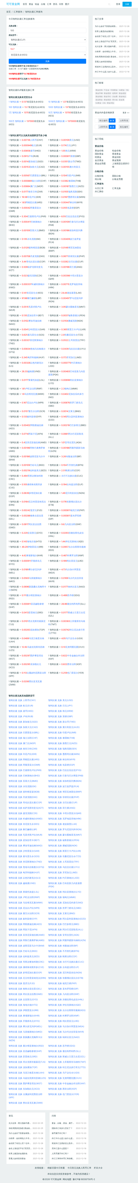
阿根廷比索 (31, 202)
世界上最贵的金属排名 (18, 1153)
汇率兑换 (116, 188)
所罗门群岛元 (76, 402)
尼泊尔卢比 (32, 402)
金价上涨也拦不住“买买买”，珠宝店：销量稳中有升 (20, 1148)
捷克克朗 (32, 275)
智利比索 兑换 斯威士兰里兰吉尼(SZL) (66, 1056)
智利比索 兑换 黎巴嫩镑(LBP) (23, 829)
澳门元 (33, 186)
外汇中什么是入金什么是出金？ (63, 1138)
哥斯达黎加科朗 (35, 475)
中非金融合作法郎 (75, 655)
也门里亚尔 (72, 672)
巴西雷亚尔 (35, 175)
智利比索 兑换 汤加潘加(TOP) (23, 1067)
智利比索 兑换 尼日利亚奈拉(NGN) (65, 972)
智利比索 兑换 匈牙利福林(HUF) (24, 872)
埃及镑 (70, 207)
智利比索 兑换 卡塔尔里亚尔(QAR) (64, 813)
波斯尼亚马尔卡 (37, 456)
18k (127, 90)
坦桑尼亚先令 (71, 334)
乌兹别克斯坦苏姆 (35, 647)
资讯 (55, 4)
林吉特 (73, 202)
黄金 (31, 4)
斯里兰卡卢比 (73, 329)
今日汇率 (99, 188)
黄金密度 (107, 93)
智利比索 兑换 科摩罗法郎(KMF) (63, 1015)
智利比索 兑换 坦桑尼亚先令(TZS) (64, 856)
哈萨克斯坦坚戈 (35, 267)
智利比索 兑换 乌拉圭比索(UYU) (64, 867)
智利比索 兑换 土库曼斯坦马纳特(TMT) (67, 1062)
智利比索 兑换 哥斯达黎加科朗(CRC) (26, 961)
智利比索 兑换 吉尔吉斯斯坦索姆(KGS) (67, 1010)
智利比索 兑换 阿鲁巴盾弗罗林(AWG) (26, 940)
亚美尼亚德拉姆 (32, 442)
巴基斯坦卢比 (34, 216)
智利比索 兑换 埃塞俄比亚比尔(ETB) (65, 978)
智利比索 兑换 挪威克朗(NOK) (62, 845)
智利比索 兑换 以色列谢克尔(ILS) (25, 877)
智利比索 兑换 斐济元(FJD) (22, 983)
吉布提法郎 (72, 484)
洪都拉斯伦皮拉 (76, 532)
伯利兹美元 (35, 470)
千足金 (106, 90)
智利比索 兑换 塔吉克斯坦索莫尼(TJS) (27, 1062)
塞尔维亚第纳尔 (33, 595)
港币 (32, 150)
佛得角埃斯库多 (34, 484)
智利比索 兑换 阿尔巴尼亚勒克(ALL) (65, 929)
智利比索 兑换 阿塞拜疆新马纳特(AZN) (67, 940)
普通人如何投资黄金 (17, 1158)
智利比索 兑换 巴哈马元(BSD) (23, 951)
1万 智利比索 (15, 112)
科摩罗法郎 (72, 555)
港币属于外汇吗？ (59, 1133)
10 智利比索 (54, 101)
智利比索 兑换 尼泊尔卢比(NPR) (24, 908)
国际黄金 (99, 153)
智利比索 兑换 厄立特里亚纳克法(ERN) (27, 978)
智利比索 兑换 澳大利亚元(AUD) (64, 727)
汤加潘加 (34, 629)
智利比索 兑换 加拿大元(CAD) (23, 727)
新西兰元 (73, 186)
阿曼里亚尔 (35, 207)
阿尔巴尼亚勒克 (75, 433)
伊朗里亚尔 (33, 546)
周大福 (115, 100)
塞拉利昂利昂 (73, 604)
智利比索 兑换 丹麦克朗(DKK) (23, 797)
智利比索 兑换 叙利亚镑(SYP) (23, 918)
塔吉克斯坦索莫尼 (36, 621)
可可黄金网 (13, 4)
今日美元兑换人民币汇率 (79, 1167)
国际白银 (116, 176)
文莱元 (71, 411)
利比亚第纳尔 (76, 380)
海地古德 (31, 541)
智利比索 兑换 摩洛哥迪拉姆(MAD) (25, 845)
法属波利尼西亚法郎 (36, 672)
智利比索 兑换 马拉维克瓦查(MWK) (26, 902)
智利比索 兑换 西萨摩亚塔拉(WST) (25, 1083)
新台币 (71, 161)
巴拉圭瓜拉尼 (72, 216)
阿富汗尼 (32, 433)
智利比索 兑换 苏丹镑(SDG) (61, 1045)
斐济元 (33, 510)
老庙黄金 (99, 100)
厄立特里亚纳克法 (37, 501)
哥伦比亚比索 (32, 261)
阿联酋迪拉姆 (36, 425)
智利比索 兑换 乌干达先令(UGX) (64, 1072)
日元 (68, 145)
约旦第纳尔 (76, 362)
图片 (67, 4)
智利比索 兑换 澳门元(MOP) (22, 743)
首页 (25, 4)
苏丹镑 (70, 595)
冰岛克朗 (31, 239)
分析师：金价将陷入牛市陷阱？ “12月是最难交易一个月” (20, 1138)
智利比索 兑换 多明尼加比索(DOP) (25, 972)
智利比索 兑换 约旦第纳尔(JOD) (63, 877)
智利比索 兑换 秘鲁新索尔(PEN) (63, 840)
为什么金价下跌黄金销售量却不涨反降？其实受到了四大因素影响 (20, 1133)
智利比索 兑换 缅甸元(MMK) (62, 897)
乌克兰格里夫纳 (36, 638)
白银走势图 (117, 179)
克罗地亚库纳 (75, 284)
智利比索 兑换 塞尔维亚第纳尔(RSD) (26, 1045)
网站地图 (67, 1179)
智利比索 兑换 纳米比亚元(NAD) (64, 1037)
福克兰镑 (74, 510)
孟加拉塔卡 (32, 315)
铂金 (37, 4)
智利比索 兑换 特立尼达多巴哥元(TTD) (67, 1067)
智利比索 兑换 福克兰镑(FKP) (62, 983)
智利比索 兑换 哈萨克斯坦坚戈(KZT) (26, 808)
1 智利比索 (14, 101)
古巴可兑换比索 (68, 475)
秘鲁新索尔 (73, 315)
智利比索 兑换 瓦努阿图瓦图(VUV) (65, 1078)
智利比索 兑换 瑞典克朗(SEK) (62, 748)
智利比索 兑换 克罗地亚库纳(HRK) (64, 818)
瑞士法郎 (36, 180)
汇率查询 (18, 11)
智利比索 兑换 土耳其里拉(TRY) (63, 861)
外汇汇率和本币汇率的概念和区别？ (63, 1158)
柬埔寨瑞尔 (31, 555)
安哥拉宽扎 (70, 442)
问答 (61, 4)
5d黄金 (98, 103)
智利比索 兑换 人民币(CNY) (22, 700)
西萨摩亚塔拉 (36, 655)
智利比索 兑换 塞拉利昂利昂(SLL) (64, 1051)
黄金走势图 (100, 163)
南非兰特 (32, 191)
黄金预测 (116, 160)
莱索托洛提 (33, 380)
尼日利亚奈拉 (71, 493)
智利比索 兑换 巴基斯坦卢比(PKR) (25, 770)
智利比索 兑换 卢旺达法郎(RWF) (24, 897)
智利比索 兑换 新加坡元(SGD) (23, 721)
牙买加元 (71, 357)
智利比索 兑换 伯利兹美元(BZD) (24, 956)
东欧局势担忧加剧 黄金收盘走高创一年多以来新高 (20, 1128)
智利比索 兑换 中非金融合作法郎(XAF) (66, 1083)
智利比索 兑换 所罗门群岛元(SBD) (64, 908)
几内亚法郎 (70, 524)
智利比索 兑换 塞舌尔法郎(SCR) (24, 913)
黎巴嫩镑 (31, 298)
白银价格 (99, 176)
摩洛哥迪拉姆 (35, 320)
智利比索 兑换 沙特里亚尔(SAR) (24, 851)
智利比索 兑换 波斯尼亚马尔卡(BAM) (26, 945)
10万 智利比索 (55, 112)
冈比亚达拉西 (34, 524)
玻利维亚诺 (34, 247)
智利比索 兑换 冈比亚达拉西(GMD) (26, 994)
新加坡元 (33, 161)
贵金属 (121, 100)
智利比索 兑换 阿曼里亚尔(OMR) (24, 764)
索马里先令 (33, 334)
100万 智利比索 (16, 121)
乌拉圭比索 (74, 348)
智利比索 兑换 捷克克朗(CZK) (23, 813)
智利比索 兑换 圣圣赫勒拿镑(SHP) (25, 1051)
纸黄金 (98, 157)
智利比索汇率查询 (33, 11)
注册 (127, 4)
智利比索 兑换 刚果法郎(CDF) (62, 956)
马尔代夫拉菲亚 (75, 578)
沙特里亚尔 (34, 329)
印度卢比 (71, 175)
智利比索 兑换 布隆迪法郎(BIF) (63, 945)
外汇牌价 (99, 191)
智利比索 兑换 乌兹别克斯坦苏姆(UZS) (27, 1078)
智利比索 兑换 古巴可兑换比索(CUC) (66, 961)
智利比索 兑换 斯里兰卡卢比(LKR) (64, 851)
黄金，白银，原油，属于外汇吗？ (63, 1123)
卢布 (31, 156)
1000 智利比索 (55, 107)
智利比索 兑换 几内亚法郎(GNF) (63, 994)
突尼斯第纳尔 (36, 340)
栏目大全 (98, 1167)
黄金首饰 (99, 90)
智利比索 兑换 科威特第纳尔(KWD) (25, 818)
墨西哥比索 (73, 197)
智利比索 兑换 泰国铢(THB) (61, 738)
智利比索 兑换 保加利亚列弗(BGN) (65, 781)
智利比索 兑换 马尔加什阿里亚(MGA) (66, 1026)
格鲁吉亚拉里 (36, 515)
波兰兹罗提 (75, 239)
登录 (118, 4)
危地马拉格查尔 (37, 348)
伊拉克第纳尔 (71, 541)
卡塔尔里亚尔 (76, 275)
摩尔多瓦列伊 (35, 569)
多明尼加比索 (35, 493)
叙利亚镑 (31, 416)
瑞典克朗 (72, 191)
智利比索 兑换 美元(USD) (60, 700)
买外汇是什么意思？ (60, 1148)
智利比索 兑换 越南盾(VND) (22, 883)
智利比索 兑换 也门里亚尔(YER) (63, 1094)
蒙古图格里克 (72, 306)
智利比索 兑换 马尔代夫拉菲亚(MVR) (66, 1031)
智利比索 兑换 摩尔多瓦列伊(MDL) (25, 1026)
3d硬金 (122, 90)
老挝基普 (71, 292)
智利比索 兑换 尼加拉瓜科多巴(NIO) (65, 902)
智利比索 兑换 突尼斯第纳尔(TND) (25, 861)
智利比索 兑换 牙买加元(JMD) (62, 872)
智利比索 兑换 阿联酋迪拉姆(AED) (25, 924)
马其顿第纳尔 (35, 578)
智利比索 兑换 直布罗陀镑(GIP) (63, 988)
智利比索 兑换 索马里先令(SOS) (24, 856)
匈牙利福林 (33, 357)
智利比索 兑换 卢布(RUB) (21, 716)
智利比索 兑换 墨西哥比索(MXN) (64, 754)
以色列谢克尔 (36, 362)
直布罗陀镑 (75, 515)
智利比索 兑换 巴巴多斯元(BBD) (63, 924)
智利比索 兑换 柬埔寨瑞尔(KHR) (24, 1015)
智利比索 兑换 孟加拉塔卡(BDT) (24, 840)
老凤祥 (115, 93)
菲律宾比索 (73, 256)
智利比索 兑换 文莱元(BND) (61, 913)
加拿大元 (34, 167)
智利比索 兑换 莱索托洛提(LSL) (24, 891)
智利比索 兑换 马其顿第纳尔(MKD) (25, 1031)
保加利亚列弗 (76, 230)
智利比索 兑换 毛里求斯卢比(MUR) (25, 834)
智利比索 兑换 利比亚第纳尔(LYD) (64, 891)
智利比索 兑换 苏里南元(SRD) (23, 1056)
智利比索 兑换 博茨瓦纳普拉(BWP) (65, 791)
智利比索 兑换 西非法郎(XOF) (62, 1088)
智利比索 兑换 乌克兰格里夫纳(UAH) (26, 1072)
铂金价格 (116, 150)
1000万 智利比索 (56, 121)
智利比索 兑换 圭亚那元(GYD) (23, 999)
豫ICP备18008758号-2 (84, 1179)
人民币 (33, 140)
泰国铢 (72, 180)
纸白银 (98, 179)
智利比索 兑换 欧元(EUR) (21, 705)
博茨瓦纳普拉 (74, 247)
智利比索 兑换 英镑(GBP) (60, 716)
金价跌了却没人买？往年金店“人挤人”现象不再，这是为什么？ (20, 1143)
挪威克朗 (72, 320)
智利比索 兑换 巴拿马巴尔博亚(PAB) (65, 775)
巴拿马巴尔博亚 (77, 221)
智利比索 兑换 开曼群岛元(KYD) (24, 1021)
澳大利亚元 (75, 167)
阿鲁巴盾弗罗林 (37, 447)
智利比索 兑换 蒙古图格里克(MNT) (65, 834)
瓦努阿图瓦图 (71, 647)
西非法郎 (71, 664)
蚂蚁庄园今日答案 (56, 1167)
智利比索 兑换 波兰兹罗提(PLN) (63, 786)
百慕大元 (34, 230)
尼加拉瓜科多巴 (76, 394)
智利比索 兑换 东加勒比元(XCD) (24, 1088)
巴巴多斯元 (75, 425)
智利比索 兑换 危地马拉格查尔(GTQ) (26, 867)
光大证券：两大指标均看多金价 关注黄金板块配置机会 (20, 1123)
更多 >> (126, 112)
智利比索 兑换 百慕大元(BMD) (23, 781)
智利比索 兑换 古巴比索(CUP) (62, 802)
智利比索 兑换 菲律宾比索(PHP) (63, 797)
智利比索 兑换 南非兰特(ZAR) (23, 748)
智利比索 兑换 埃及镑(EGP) (61, 764)
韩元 (67, 150)
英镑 (72, 156)
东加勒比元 (35, 664)
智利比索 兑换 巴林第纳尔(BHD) (24, 775)
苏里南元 (33, 612)
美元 (72, 140)
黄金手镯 (99, 93)
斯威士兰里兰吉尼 (76, 612)
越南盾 (31, 371)
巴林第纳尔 (36, 221)
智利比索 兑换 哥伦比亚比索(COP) (25, 802)
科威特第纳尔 (38, 284)
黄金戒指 (122, 93)
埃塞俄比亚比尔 (74, 501)
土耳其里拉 (74, 340)
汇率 (49, 4)
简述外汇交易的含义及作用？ (63, 1143)
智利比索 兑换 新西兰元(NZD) (62, 743)
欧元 (34, 145)
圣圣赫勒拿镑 (37, 604)
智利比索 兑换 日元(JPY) (60, 705)
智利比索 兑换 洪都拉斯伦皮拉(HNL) (66, 999)
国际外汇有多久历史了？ (62, 1128)
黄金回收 (116, 157)
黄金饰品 (122, 97)
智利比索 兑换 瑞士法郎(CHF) (23, 738)
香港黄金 (116, 153)
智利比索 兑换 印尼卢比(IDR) (23, 754)
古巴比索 (73, 261)
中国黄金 (114, 90)
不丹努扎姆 (72, 465)
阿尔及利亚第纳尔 (75, 416)
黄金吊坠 (110, 103)
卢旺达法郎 (30, 388)
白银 (43, 4)
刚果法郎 (69, 470)
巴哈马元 (34, 465)
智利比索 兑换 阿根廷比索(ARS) (24, 759)
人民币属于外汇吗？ (60, 1153)
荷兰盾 (73, 267)
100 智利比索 (15, 107)
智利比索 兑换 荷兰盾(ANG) (61, 808)
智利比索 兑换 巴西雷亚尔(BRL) (24, 732)
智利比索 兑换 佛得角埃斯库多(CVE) (26, 967)
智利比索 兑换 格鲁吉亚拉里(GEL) (25, 988)
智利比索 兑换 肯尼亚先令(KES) (24, 824)
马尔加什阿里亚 (73, 569)
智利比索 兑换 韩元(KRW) (60, 711)
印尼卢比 (31, 197)
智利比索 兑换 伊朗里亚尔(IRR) (24, 1010)
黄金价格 (99, 150)
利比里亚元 (72, 560)
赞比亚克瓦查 (35, 681)
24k (104, 103)
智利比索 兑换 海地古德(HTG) (23, 1005)
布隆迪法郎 (71, 456)
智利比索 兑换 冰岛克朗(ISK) (22, 786)
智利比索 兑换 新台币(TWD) (62, 721)
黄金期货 (107, 100)
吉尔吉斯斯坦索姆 (77, 546)
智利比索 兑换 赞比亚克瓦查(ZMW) (26, 1102)
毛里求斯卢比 (35, 306)
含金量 (115, 97)
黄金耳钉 (107, 97)
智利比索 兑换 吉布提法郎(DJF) (63, 967)
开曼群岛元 (36, 560)
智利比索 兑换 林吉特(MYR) (61, 759)
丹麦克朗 (34, 256)
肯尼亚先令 (32, 292)
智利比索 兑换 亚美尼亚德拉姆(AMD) (27, 935)
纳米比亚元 (73, 586)
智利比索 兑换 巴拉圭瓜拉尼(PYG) (64, 770)
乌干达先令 (71, 638)
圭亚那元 (32, 532)
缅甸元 (68, 388)
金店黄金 (99, 160)
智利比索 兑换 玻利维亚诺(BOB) (24, 791)
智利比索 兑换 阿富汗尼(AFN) (23, 929)
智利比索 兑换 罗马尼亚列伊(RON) (65, 829)
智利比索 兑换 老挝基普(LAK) (62, 824)
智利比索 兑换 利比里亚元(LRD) (63, 1021)
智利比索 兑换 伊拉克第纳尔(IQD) (64, 1005)
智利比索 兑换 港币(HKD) (21, 711)
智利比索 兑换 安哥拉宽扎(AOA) (63, 935)
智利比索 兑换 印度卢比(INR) (62, 732)
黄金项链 (99, 97)
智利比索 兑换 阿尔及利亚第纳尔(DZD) (67, 918)
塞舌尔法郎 (33, 411)
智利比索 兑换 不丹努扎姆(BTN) (63, 951)
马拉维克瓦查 (30, 394)
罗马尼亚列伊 (76, 298)
